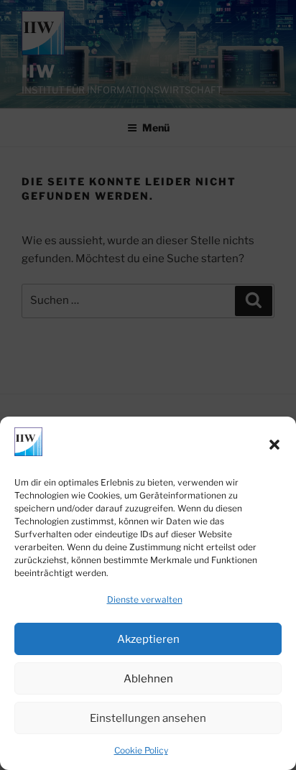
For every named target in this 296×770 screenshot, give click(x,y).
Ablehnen (148, 678)
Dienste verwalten (144, 599)
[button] (274, 444)
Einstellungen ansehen (148, 718)
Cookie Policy (141, 750)
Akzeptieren (148, 639)
